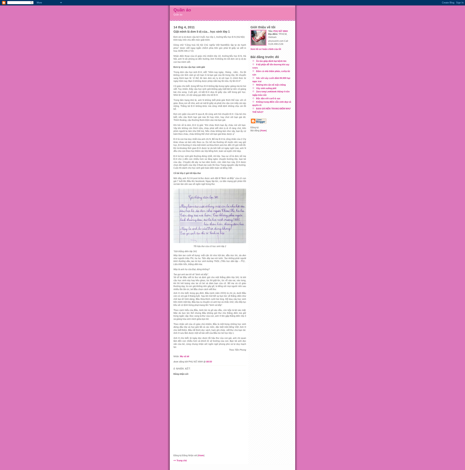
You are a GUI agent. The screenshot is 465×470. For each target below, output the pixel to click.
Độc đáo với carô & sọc (268, 98)
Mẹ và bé (184, 356)
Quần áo (182, 9)
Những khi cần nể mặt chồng (271, 85)
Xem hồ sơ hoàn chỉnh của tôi (265, 49)
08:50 (209, 361)
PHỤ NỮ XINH (280, 31)
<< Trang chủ (180, 460)
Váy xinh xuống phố (266, 88)
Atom (201, 455)
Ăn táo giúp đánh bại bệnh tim (271, 61)
